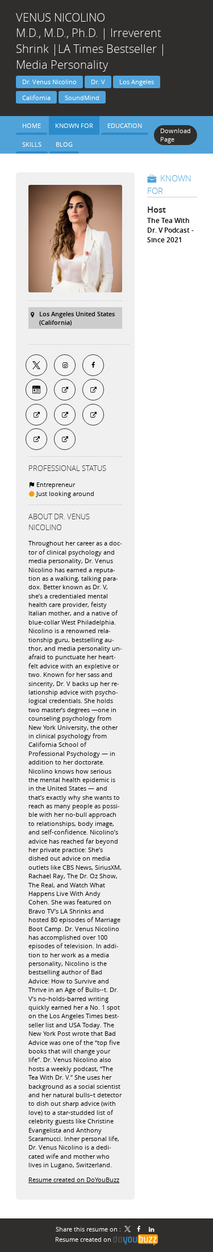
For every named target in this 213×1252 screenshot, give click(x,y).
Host (156, 210)
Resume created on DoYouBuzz (73, 1179)
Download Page (175, 134)
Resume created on (84, 1239)
